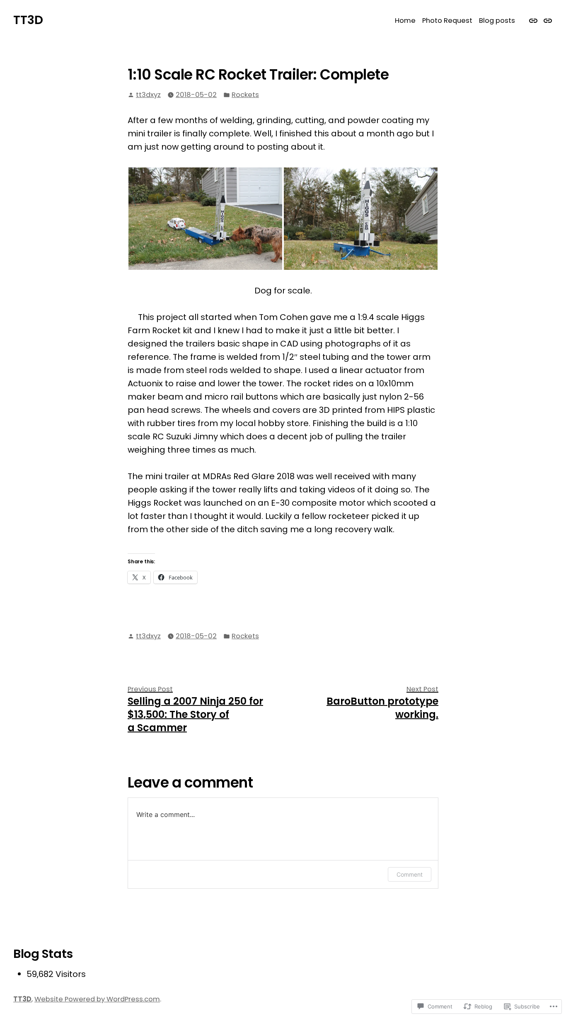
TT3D (28, 20)
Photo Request (447, 20)
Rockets (245, 94)
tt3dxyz (148, 94)
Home (405, 20)
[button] (205, 219)
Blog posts (497, 20)
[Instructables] (534, 20)
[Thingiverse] (547, 20)
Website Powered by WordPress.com (97, 999)
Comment (410, 874)
